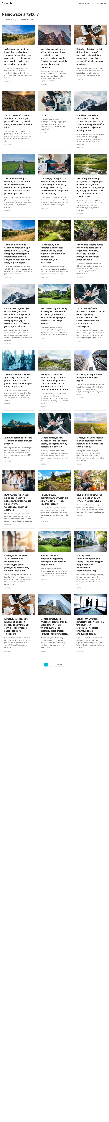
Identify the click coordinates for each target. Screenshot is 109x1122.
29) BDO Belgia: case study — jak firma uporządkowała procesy (18, 440)
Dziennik (7, 3)
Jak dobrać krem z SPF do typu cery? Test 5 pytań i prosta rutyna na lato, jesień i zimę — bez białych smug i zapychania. (18, 380)
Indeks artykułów (86, 3)
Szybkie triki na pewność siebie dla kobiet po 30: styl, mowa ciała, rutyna (89, 498)
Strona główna (101, 3)
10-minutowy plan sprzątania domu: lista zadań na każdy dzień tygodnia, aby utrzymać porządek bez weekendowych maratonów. (52, 253)
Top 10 (43, 115)
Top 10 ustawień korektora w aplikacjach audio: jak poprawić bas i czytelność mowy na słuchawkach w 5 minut (18, 121)
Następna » (59, 665)
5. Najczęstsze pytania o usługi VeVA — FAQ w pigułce (89, 377)
